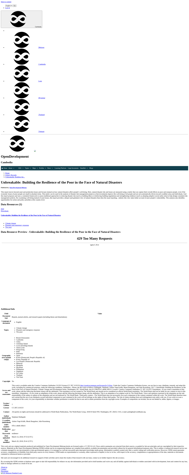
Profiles (41, 168)
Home (5, 168)
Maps (34, 168)
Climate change (10, 223)
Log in (7, 8)
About (10, 168)
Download (5, 211)
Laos (40, 81)
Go (15, 6)
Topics (27, 168)
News (49, 168)
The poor (8, 227)
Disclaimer (4, 471)
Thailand (41, 115)
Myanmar (41, 98)
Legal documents (73, 168)
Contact (3, 469)
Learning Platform (60, 168)
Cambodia (38, 27)
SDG (19, 168)
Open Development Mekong (18, 187)
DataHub (83, 168)
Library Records (11, 175)
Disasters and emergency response (17, 225)
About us (4, 467)
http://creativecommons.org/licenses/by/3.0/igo (96, 385)
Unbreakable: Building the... (15, 177)
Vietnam (41, 131)
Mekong (41, 47)
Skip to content (6, 2)
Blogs (91, 168)
